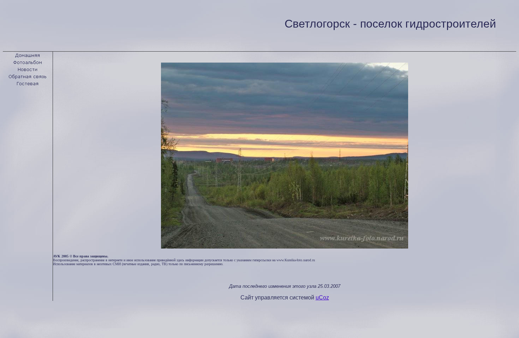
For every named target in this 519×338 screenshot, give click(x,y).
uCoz (322, 298)
